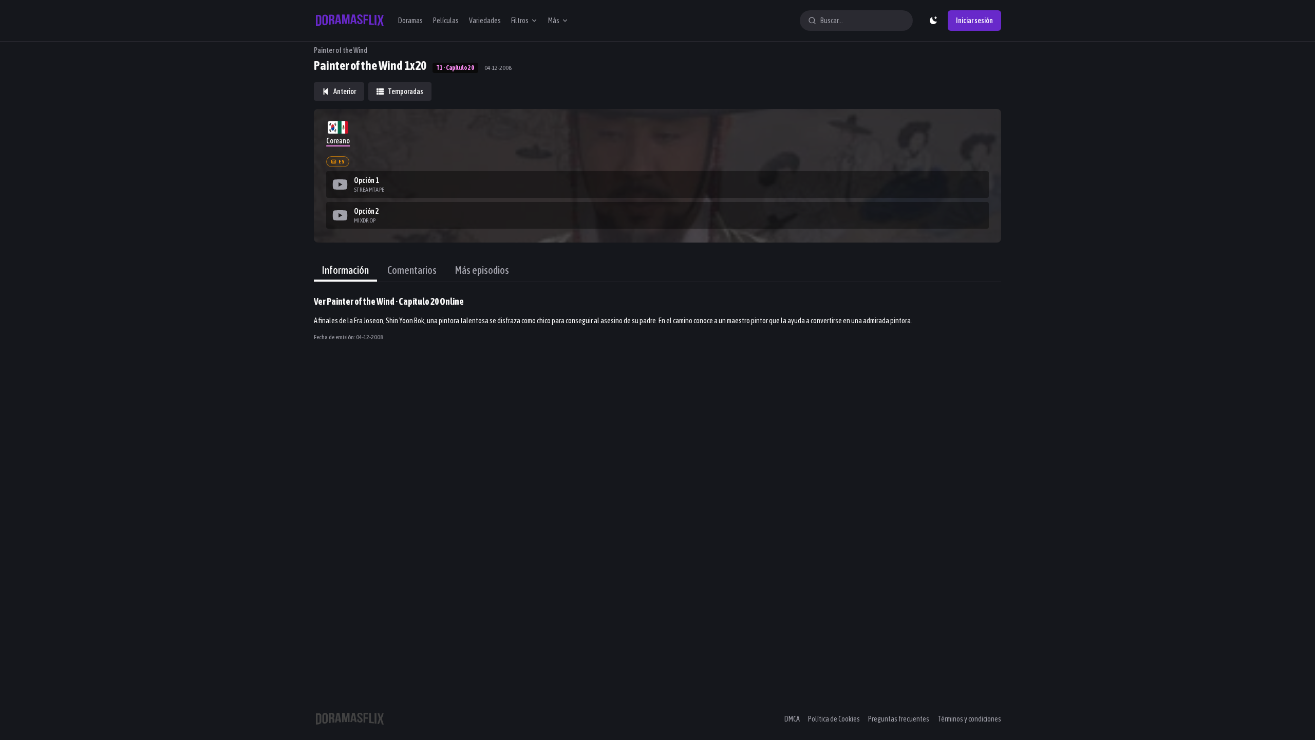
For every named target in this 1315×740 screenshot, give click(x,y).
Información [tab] (345, 270)
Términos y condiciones (969, 719)
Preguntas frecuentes (898, 719)
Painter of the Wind (340, 50)
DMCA (792, 719)
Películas (446, 20)
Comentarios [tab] (412, 270)
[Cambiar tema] (933, 20)
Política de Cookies (834, 719)
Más (553, 20)
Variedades (485, 20)
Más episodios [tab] (482, 270)
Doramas (410, 20)
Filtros (520, 20)
